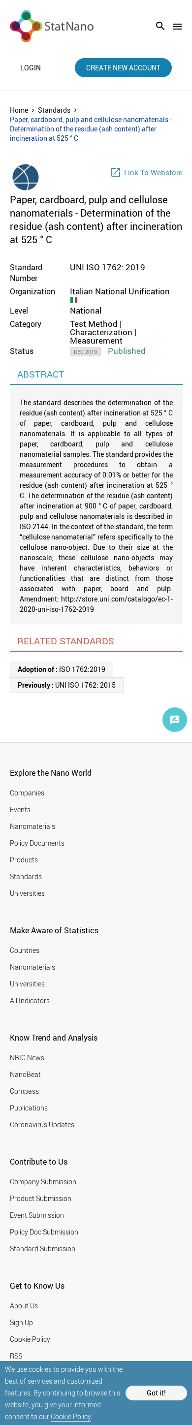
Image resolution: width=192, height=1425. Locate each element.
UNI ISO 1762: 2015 (67, 685)
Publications (29, 1107)
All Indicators (30, 1000)
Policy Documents (37, 843)
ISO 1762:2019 (61, 669)
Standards (54, 110)
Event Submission (37, 1215)
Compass (24, 1091)
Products (24, 859)
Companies (27, 792)
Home (19, 110)
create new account (123, 67)
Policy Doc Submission (44, 1231)
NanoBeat (25, 1074)
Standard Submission (42, 1248)
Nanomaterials (32, 826)
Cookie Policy (71, 1416)
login (30, 67)
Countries (24, 950)
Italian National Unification (120, 291)
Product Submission (40, 1198)
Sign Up (21, 1322)
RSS (16, 1356)
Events (20, 809)
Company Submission (43, 1181)
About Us (24, 1305)
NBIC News (27, 1057)
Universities (27, 893)
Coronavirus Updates (42, 1124)
